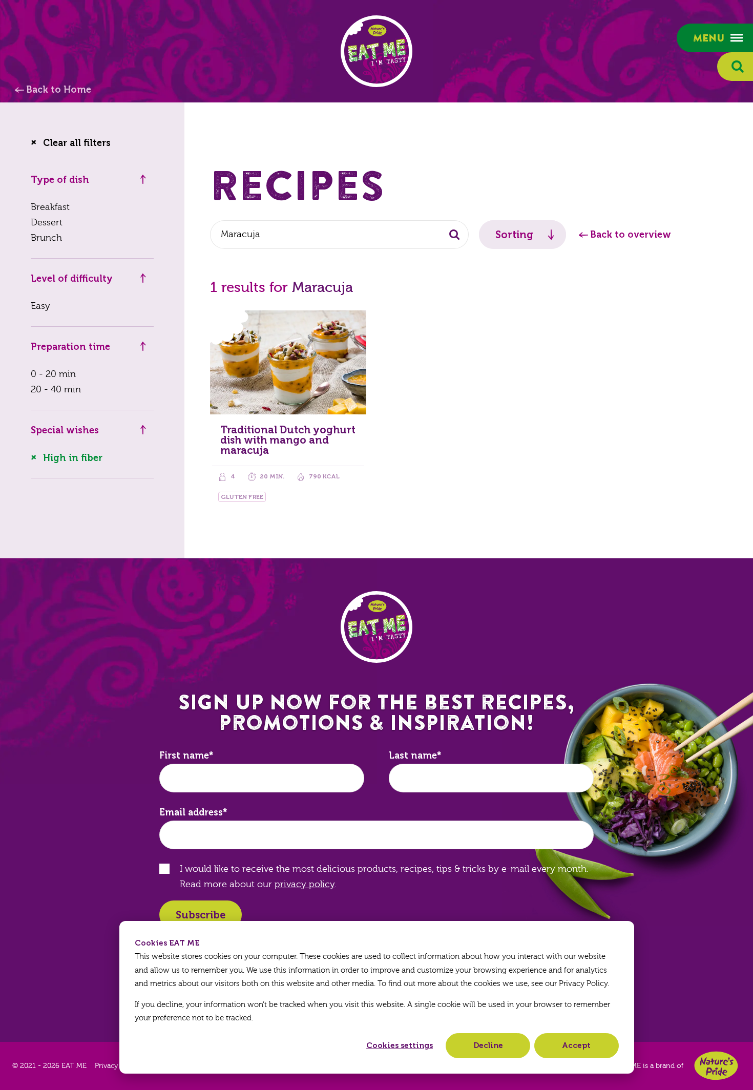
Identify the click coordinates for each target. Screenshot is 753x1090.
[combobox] (339, 234)
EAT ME (376, 51)
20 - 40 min (56, 389)
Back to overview (630, 234)
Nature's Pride (716, 1066)
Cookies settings (399, 1045)
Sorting (514, 234)
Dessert (46, 222)
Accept (576, 1045)
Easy (40, 306)
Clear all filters (77, 143)
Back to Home (58, 89)
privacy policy (304, 884)
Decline (488, 1045)
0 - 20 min (53, 374)
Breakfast (50, 207)
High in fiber (72, 458)
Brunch (46, 238)
